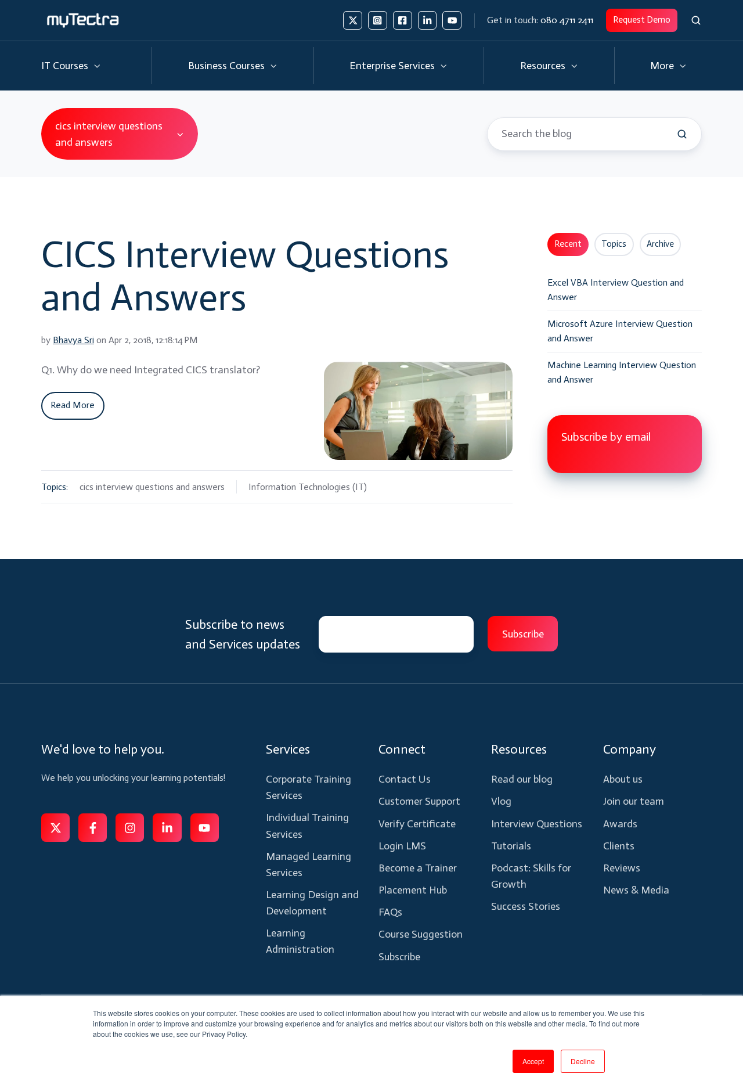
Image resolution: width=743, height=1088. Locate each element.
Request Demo (641, 20)
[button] (696, 20)
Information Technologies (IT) (307, 486)
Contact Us (404, 779)
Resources (542, 65)
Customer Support (419, 801)
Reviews (621, 868)
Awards (620, 823)
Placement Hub (412, 890)
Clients (618, 846)
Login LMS (402, 846)
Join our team (633, 801)
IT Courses (64, 65)
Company (629, 749)
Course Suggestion (420, 934)
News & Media (636, 890)
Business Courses (226, 65)
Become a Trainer (417, 868)
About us (623, 779)
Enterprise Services (392, 65)
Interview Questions (536, 823)
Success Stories (525, 906)
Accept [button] (533, 1061)
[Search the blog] (682, 134)
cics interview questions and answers (152, 486)
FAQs (390, 912)
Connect (401, 749)
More (662, 65)
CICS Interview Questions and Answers (245, 276)
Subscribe (399, 956)
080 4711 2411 (566, 20)
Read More (73, 404)
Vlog (501, 801)
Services (288, 749)
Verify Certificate (417, 823)
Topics (613, 244)
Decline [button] (583, 1061)
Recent (568, 244)
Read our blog (522, 779)
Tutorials (511, 846)
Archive (660, 244)
